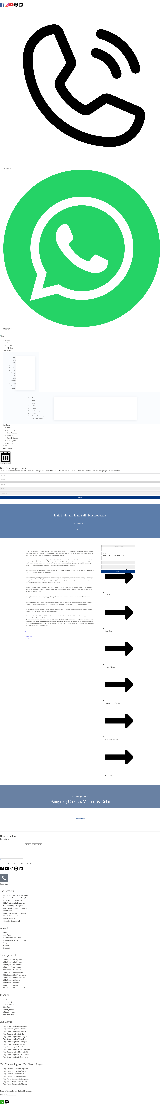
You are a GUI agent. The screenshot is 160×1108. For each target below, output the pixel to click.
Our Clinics (7, 448)
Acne (9, 428)
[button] (5, 463)
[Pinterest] (16, 5)
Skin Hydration (12, 438)
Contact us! (4, 884)
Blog (5, 446)
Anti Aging (11, 430)
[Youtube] (7, 868)
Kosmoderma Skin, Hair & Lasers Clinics (37, 616)
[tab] (28, 844)
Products (6, 425)
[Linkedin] (21, 5)
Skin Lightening (12, 440)
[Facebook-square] (2, 868)
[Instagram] (11, 868)
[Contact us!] (4, 878)
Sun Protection (12, 443)
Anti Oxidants (12, 433)
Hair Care (10, 435)
